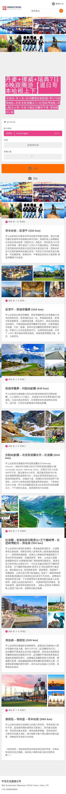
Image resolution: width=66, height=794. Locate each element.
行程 (33, 168)
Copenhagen (32, 133)
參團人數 (8, 152)
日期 (6, 140)
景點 (33, 178)
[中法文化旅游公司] (12, 8)
